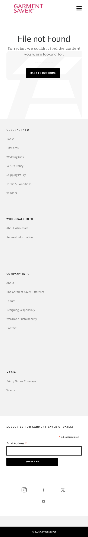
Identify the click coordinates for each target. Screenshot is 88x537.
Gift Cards (12, 148)
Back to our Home (43, 73)
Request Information (19, 237)
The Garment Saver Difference (25, 292)
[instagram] (24, 489)
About (10, 283)
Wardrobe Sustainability (21, 319)
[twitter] (62, 489)
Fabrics (10, 301)
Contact (11, 328)
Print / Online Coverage (21, 381)
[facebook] (43, 489)
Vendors (11, 193)
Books (10, 139)
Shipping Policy (16, 175)
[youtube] (43, 501)
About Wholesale (17, 228)
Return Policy (14, 166)
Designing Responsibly (20, 310)
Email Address (16, 444)
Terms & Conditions (18, 184)
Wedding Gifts (15, 157)
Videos (10, 390)
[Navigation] (79, 8)
